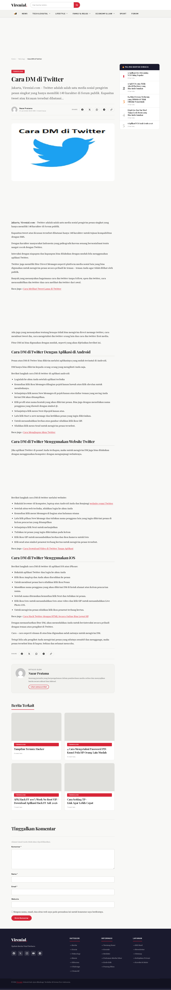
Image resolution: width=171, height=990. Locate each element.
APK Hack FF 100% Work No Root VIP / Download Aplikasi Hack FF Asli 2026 (36, 801)
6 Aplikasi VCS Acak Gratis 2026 (140, 123)
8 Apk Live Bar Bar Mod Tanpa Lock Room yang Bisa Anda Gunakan (137, 112)
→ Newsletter (139, 949)
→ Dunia (73, 949)
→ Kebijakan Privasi (141, 958)
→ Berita (73, 945)
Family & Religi (80, 14)
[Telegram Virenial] (39, 953)
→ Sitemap (137, 954)
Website (15, 899)
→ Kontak (105, 949)
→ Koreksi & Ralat (140, 962)
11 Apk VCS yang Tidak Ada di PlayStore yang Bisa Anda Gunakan (137, 86)
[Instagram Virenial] (26, 953)
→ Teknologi (75, 954)
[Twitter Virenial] (20, 953)
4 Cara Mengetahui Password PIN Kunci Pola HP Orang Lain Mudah (87, 750)
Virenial (19, 982)
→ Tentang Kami (108, 945)
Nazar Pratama (39, 673)
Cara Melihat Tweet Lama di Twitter (42, 288)
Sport (123, 14)
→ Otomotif (74, 971)
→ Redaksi (105, 954)
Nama (14, 874)
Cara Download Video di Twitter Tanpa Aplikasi (48, 548)
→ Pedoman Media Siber (111, 958)
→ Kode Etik (106, 962)
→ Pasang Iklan (108, 966)
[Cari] (77, 5)
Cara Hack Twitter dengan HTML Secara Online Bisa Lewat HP (56, 616)
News (24, 14)
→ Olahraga (75, 966)
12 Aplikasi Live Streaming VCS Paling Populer (138, 74)
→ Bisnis (73, 958)
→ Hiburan (74, 962)
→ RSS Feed (138, 945)
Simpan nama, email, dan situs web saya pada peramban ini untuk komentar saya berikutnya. (58, 911)
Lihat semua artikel (39, 687)
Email (14, 886)
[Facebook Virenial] (13, 953)
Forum (134, 14)
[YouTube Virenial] (33, 953)
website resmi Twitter (101, 503)
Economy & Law (104, 14)
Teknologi (18, 71)
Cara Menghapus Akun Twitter (39, 432)
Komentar (16, 847)
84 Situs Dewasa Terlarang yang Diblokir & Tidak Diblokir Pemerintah (138, 99)
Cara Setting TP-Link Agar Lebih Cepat (80, 801)
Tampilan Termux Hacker (29, 749)
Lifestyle (60, 14)
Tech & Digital (40, 14)
